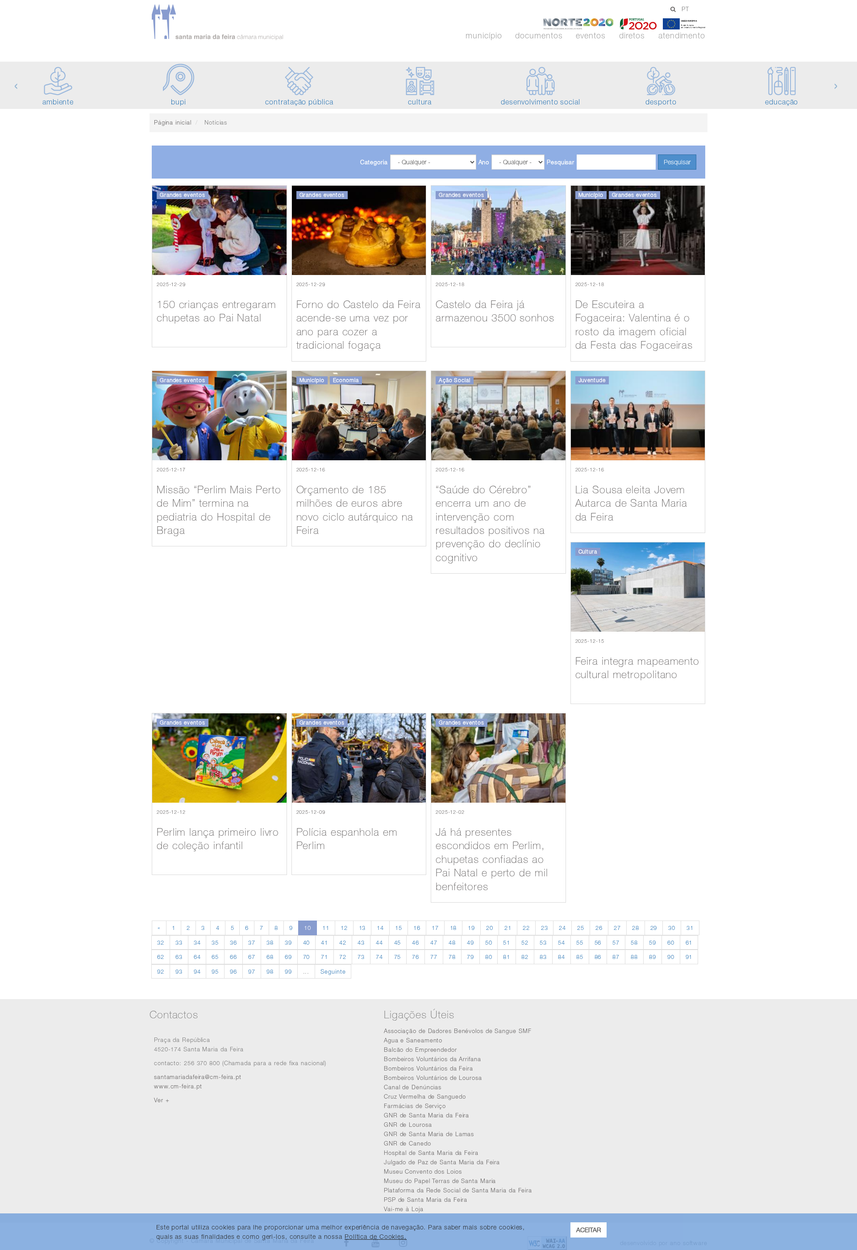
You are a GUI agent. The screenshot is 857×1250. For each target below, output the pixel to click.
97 (251, 971)
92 (160, 971)
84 (561, 956)
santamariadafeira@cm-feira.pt (197, 1076)
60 (670, 942)
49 (470, 942)
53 (543, 942)
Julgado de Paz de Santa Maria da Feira (442, 1162)
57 (616, 942)
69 (288, 956)
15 (398, 927)
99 (288, 971)
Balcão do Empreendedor (420, 1049)
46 (415, 942)
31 (690, 927)
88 (634, 956)
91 (689, 956)
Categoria (374, 162)
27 (617, 927)
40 (306, 942)
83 (543, 956)
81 (506, 956)
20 (489, 927)
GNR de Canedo (407, 1143)
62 (160, 956)
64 (197, 956)
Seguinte (332, 971)
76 (415, 956)
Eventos (590, 35)
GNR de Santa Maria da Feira (426, 1115)
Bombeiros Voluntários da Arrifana (432, 1058)
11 (325, 927)
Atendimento (681, 35)
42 (342, 942)
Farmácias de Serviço (415, 1105)
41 (324, 942)
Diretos (632, 35)
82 (524, 956)
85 (579, 956)
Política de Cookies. (376, 1236)
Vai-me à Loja (404, 1208)
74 (379, 956)
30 (671, 927)
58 (634, 942)
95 (215, 971)
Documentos (538, 35)
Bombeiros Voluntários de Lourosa (433, 1077)
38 (270, 942)
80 (488, 956)
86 (598, 956)
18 (453, 927)
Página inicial (172, 122)
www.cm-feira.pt (178, 1086)
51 (506, 942)
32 (160, 942)
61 (689, 942)
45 (397, 942)
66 (233, 956)
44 (379, 942)
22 (526, 927)
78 (452, 956)
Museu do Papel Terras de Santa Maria (440, 1180)
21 (508, 927)
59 (652, 942)
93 (179, 971)
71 (324, 956)
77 (433, 956)
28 (635, 927)
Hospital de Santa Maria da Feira (431, 1152)
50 (488, 942)
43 (361, 942)
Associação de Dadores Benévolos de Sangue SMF (458, 1030)
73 (361, 956)
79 (470, 956)
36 (233, 942)
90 (670, 956)
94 (197, 971)
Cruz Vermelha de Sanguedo (425, 1096)
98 (270, 971)
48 (452, 942)
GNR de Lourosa (408, 1124)
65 (215, 956)
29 (653, 927)
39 (288, 942)
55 (579, 942)
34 (197, 942)
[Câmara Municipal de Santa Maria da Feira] (242, 22)
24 (562, 927)
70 (306, 956)
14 (380, 927)
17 (435, 927)
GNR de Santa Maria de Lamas (429, 1134)
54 (561, 942)
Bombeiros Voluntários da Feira (428, 1068)
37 (251, 942)
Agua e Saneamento (413, 1040)
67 (251, 956)
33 (179, 942)
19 (471, 927)
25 (580, 927)
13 (362, 927)
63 (179, 956)
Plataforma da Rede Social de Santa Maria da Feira (458, 1190)
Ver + (162, 1100)
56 (598, 942)
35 (215, 942)
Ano (484, 162)
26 (599, 927)
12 (344, 927)
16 (416, 927)
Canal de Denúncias (412, 1087)
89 (652, 956)
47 (433, 942)
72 (342, 956)
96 (233, 971)
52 (524, 942)
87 (616, 956)
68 (270, 956)
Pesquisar (560, 162)
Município (484, 35)
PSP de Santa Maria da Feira (425, 1199)
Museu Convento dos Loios (423, 1171)
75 (397, 956)
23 (544, 927)
